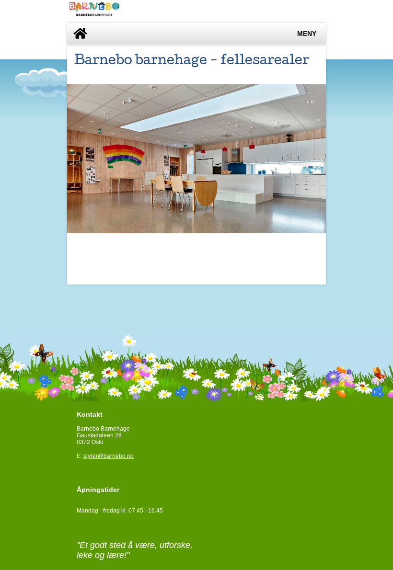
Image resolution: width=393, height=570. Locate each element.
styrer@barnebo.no (108, 456)
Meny (306, 33)
